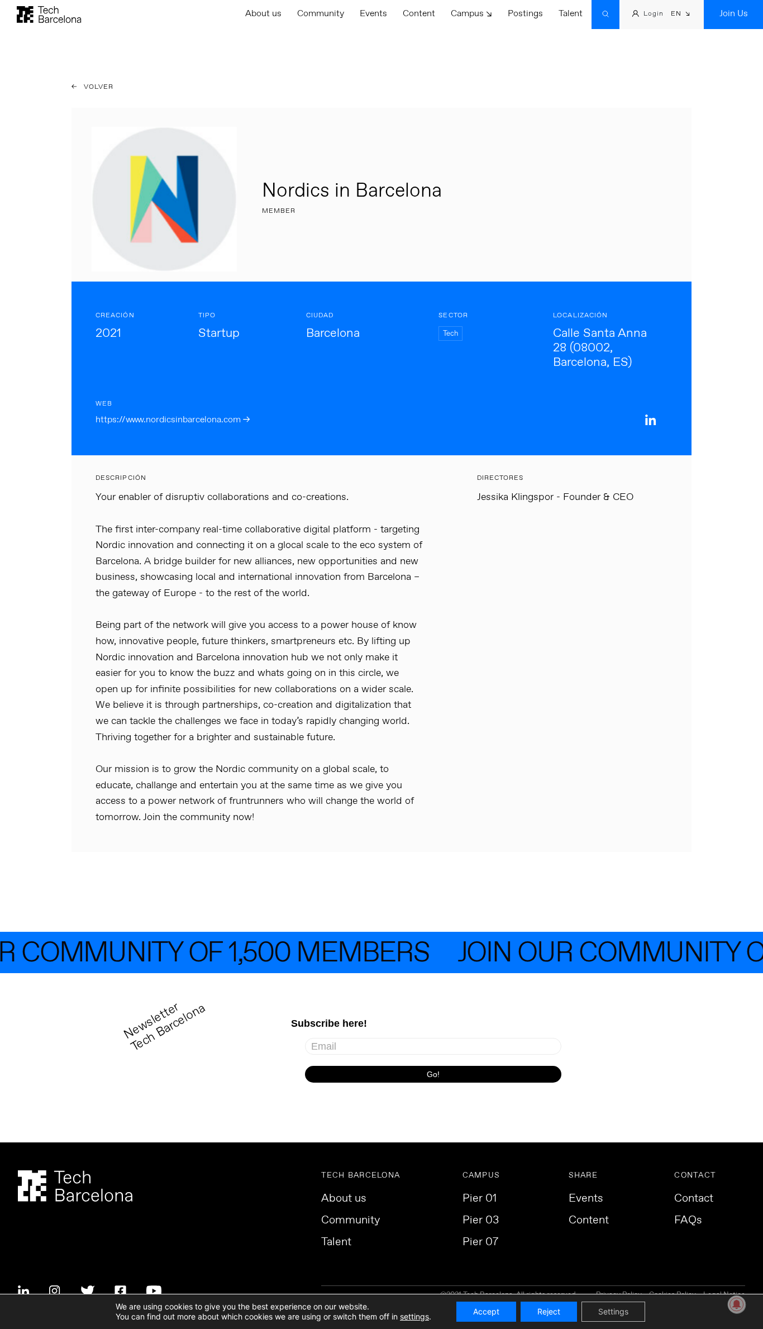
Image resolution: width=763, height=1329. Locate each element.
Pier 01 (479, 1199)
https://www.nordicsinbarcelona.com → (173, 420)
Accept (486, 1311)
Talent (571, 14)
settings (414, 1316)
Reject (548, 1311)
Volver (98, 87)
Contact (693, 1199)
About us (263, 14)
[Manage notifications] (737, 1304)
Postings (525, 14)
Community (320, 14)
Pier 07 (480, 1242)
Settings (613, 1311)
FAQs (688, 1220)
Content (419, 14)
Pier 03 (480, 1220)
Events (373, 14)
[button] (680, 14)
